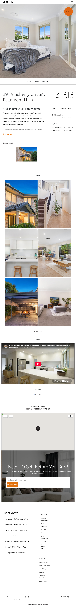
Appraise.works (42, 604)
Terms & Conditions (43, 577)
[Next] (69, 41)
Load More (38, 331)
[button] (72, 2)
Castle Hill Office (11, 530)
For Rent (44, 533)
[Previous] (6, 41)
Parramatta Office (12, 519)
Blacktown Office (11, 525)
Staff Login (43, 581)
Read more (6, 134)
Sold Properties (44, 537)
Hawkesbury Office (12, 541)
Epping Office (10, 553)
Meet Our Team (44, 566)
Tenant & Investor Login (44, 545)
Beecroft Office (10, 547)
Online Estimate (44, 525)
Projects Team (44, 562)
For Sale (43, 529)
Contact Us (43, 572)
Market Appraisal (44, 520)
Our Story (42, 569)
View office (24, 519)
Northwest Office (11, 536)
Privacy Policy (26, 599)
